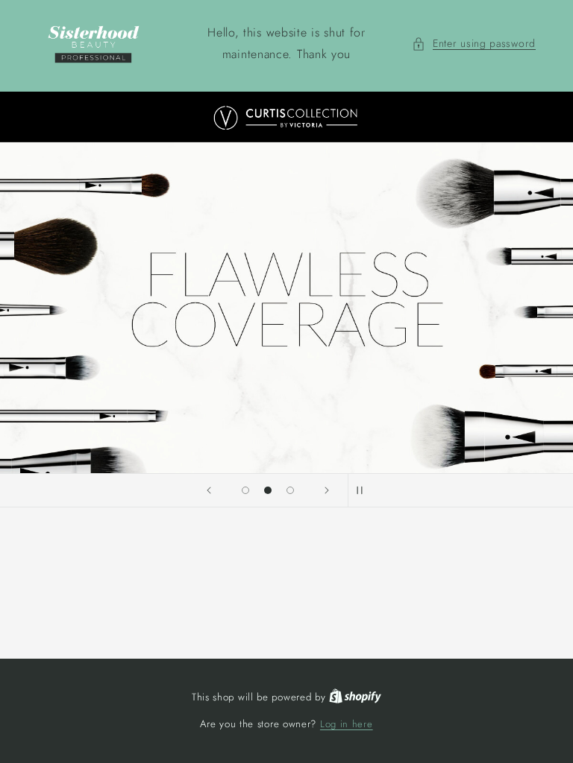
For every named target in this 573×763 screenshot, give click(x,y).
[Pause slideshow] (364, 490)
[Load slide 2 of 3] (268, 490)
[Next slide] (326, 490)
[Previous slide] (208, 490)
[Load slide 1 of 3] (245, 490)
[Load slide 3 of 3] (290, 490)
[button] (474, 43)
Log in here (346, 724)
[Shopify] (355, 697)
